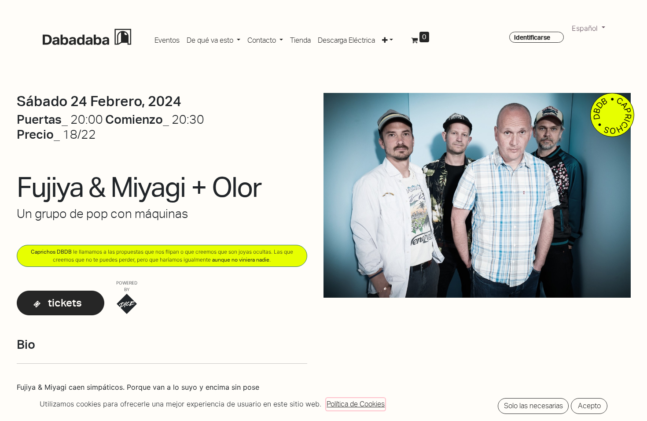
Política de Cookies (356, 404)
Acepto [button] (589, 406)
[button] (388, 39)
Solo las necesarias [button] (533, 406)
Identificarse (532, 37)
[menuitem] (167, 39)
